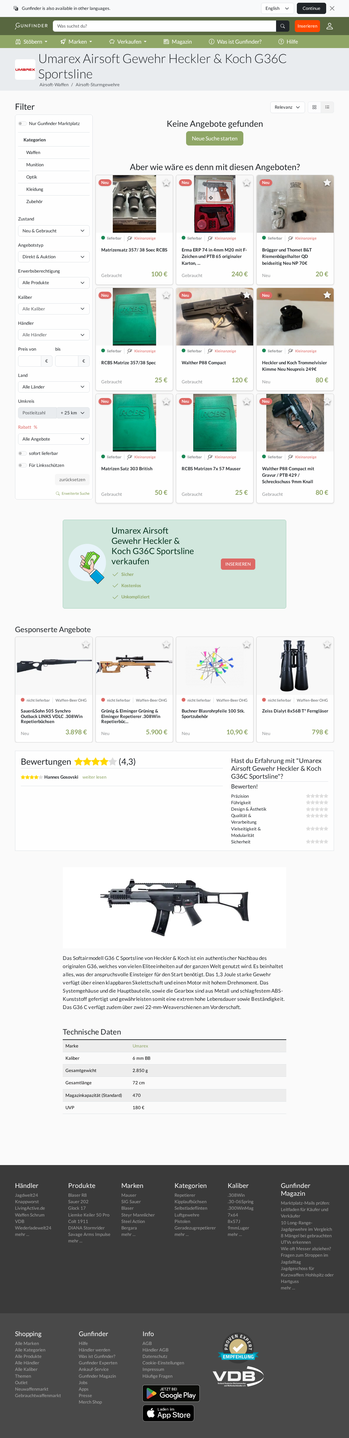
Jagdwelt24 (26, 1195)
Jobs (83, 1382)
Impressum (153, 1369)
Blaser (127, 1208)
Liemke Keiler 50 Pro (88, 1215)
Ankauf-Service (94, 1369)
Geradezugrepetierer (195, 1227)
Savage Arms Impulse (89, 1234)
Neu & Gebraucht (39, 230)
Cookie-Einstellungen (163, 1362)
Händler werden (94, 1349)
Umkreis (26, 401)
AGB (147, 1343)
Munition (35, 164)
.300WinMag (241, 1208)
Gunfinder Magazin (97, 1376)
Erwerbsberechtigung (39, 271)
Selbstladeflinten (190, 1208)
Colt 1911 (78, 1221)
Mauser (128, 1195)
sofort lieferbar (43, 453)
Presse (85, 1395)
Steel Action (133, 1221)
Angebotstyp (30, 245)
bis (58, 349)
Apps (84, 1389)
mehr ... (22, 1234)
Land (23, 375)
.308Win (236, 1195)
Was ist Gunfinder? (239, 41)
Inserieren (307, 26)
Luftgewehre (186, 1215)
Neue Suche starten (215, 138)
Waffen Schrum (30, 1215)
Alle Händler (27, 1362)
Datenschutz (154, 1356)
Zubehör (34, 201)
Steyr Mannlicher (138, 1215)
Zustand (26, 218)
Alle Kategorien (30, 1349)
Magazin (182, 41)
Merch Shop (90, 1402)
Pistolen (182, 1221)
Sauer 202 (78, 1201)
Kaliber (25, 297)
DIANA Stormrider (86, 1227)
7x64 (233, 1215)
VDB (19, 1221)
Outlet (21, 1382)
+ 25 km (69, 412)
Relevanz (283, 107)
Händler (26, 323)
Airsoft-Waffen (54, 84)
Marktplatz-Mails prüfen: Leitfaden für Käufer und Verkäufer (305, 1209)
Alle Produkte (35, 282)
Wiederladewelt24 (33, 1227)
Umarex (140, 1046)
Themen (23, 1376)
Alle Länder (33, 386)
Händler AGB (155, 1349)
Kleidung (34, 189)
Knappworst (27, 1201)
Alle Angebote (36, 439)
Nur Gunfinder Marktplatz (54, 123)
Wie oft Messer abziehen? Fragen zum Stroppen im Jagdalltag (306, 1255)
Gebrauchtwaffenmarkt (38, 1395)
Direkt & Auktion (39, 256)
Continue (311, 8)
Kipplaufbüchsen (190, 1201)
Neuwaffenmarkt (31, 1389)
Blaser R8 (77, 1195)
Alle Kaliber (26, 1369)
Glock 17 (77, 1208)
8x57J (234, 1221)
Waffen (33, 152)
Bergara (129, 1227)
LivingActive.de (30, 1208)
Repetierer (184, 1195)
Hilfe (292, 41)
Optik (31, 177)
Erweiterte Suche (75, 493)
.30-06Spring (241, 1201)
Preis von (27, 349)
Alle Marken (27, 1343)
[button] (327, 26)
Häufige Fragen (157, 1376)
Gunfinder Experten (98, 1362)
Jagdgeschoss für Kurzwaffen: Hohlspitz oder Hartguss (307, 1275)
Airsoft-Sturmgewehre (98, 84)
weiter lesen (94, 777)
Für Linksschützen (46, 465)
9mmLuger (238, 1227)
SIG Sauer (131, 1201)
